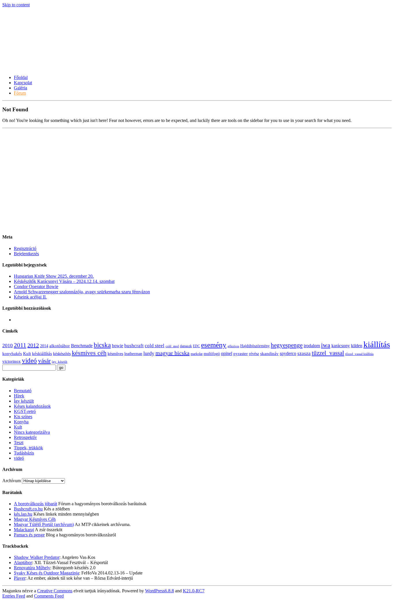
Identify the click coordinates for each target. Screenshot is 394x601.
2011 (20, 345)
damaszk (186, 346)
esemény (213, 345)
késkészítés (62, 354)
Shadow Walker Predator (36, 557)
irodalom (312, 345)
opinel (226, 353)
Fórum (20, 93)
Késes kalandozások (32, 406)
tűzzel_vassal (328, 353)
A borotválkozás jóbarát (35, 503)
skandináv (269, 353)
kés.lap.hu (23, 514)
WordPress (159, 590)
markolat (196, 354)
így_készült (59, 361)
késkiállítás (42, 353)
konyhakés (12, 353)
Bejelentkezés (26, 253)
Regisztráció (25, 248)
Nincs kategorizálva (32, 432)
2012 (33, 345)
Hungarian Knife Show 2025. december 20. (54, 276)
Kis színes (23, 416)
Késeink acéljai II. (30, 296)
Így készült (24, 401)
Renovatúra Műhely (32, 567)
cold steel (154, 345)
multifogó (212, 354)
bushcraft (134, 345)
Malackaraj (24, 529)
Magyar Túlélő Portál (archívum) (44, 524)
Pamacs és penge (29, 534)
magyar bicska (172, 353)
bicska (102, 345)
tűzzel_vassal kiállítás (359, 354)
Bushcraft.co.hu (28, 508)
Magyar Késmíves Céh (35, 519)
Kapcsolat (23, 82)
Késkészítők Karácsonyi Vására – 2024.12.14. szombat (64, 281)
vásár (44, 360)
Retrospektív (25, 437)
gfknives (233, 346)
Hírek (19, 395)
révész (254, 354)
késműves (115, 354)
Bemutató (22, 390)
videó (29, 360)
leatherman (133, 354)
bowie (117, 345)
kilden (356, 345)
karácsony (340, 345)
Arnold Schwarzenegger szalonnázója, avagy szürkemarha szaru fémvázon (82, 291)
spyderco (288, 353)
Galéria (20, 87)
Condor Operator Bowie (36, 286)
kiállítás (376, 344)
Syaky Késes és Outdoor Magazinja (46, 572)
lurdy (148, 353)
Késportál (21, 53)
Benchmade (82, 345)
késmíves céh (89, 352)
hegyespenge (287, 345)
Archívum (11, 480)
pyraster (240, 353)
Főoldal (21, 77)
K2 (193, 590)
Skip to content (16, 4)
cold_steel (172, 346)
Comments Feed (49, 596)
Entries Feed (13, 596)
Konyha (21, 421)
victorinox (11, 361)
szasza (304, 353)
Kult (27, 353)
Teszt (18, 442)
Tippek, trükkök (28, 447)
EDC (196, 346)
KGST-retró (25, 411)
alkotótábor (59, 345)
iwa (325, 345)
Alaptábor (23, 562)
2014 (44, 346)
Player (19, 578)
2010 (7, 345)
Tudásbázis (24, 452)
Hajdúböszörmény (255, 346)
